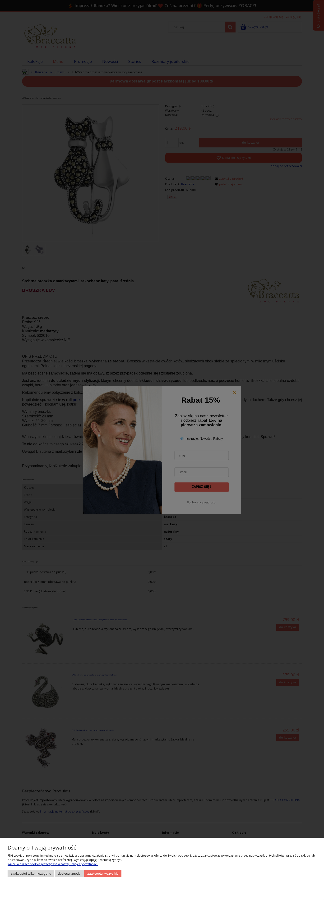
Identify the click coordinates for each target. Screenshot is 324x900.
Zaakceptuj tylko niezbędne (31, 873)
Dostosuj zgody (69, 873)
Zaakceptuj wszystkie (103, 873)
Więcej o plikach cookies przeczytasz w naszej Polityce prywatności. (53, 864)
